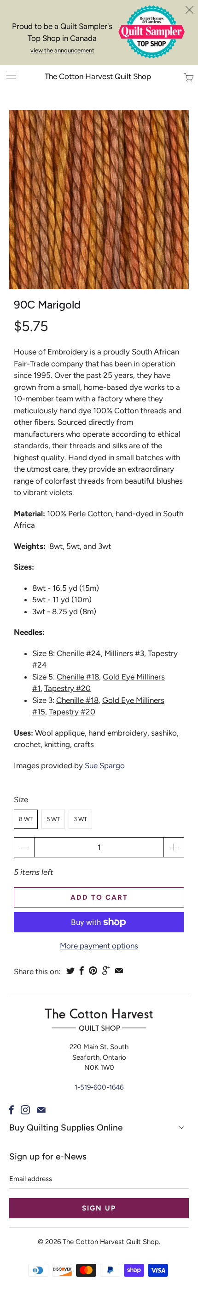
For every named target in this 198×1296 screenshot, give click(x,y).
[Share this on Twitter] (70, 970)
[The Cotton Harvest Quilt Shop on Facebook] (11, 1109)
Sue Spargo (105, 765)
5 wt (53, 819)
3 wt (80, 819)
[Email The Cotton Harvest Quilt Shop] (41, 1109)
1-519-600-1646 (99, 1087)
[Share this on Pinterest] (93, 970)
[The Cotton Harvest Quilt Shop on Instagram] (25, 1109)
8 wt (26, 819)
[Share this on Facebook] (81, 970)
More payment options (99, 945)
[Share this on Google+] (106, 970)
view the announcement (62, 50)
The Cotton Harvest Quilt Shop (98, 76)
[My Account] (8, 75)
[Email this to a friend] (119, 970)
